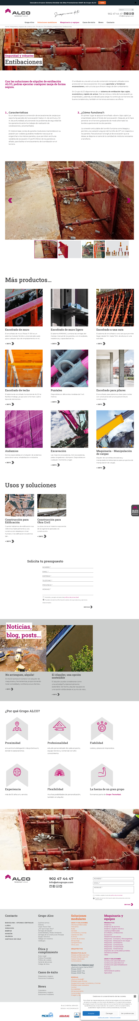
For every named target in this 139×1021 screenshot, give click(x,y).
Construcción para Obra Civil (49, 521)
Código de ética (43, 964)
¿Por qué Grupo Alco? (46, 929)
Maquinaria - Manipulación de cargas (114, 452)
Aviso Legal (42, 956)
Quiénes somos (43, 923)
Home (7, 26)
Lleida (8, 925)
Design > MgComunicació (69, 1008)
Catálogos (41, 941)
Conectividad (75, 993)
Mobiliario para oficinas (79, 981)
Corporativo (42, 990)
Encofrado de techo (17, 390)
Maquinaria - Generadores (113, 943)
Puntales (56, 390)
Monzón (8, 934)
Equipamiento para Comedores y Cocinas (85, 983)
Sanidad (74, 931)
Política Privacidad (115, 1017)
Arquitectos (77, 949)
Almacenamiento (77, 991)
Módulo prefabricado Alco (80, 955)
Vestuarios (74, 927)
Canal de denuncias (45, 962)
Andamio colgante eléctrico (114, 929)
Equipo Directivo (44, 937)
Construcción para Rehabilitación (115, 965)
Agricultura (108, 973)
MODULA (74, 977)
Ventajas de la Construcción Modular (51, 935)
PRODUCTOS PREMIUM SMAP (82, 965)
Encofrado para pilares (110, 390)
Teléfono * (47, 580)
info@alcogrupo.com (126, 16)
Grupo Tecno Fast (44, 927)
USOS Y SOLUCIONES (79, 923)
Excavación (58, 451)
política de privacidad (71, 597)
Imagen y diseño (77, 995)
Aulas (73, 929)
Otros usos (75, 945)
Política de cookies (103, 1017)
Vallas (106, 955)
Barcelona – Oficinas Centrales (19, 923)
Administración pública (112, 971)
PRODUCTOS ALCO (78, 953)
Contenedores (76, 961)
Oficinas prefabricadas (79, 925)
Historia (41, 925)
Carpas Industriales (77, 959)
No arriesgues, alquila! (19, 674)
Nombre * (46, 567)
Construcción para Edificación (17, 521)
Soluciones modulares (47, 22)
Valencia (9, 936)
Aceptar (91, 1013)
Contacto (110, 22)
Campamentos (76, 943)
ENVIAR (87, 607)
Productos (39, 26)
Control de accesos (78, 939)
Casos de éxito (89, 22)
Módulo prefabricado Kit (79, 957)
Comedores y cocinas (78, 933)
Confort (74, 987)
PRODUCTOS (109, 923)
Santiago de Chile (13, 939)
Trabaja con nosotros (45, 939)
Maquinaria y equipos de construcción (22, 26)
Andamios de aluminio (112, 927)
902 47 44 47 (115, 13)
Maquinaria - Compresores (113, 945)
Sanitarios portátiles (111, 953)
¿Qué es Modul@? (77, 979)
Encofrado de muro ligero (67, 329)
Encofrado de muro (17, 329)
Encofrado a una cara (109, 329)
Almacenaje (75, 941)
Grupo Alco (29, 22)
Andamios (11, 451)
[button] (135, 996)
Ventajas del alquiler (45, 931)
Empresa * (46, 576)
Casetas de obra (76, 935)
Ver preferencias (127, 1013)
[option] (69, 200)
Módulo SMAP (76, 969)
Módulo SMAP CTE (78, 971)
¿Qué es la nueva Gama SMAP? (82, 967)
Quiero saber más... (89, 3)
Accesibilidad (75, 989)
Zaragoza (9, 928)
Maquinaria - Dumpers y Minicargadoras (118, 939)
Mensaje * (46, 589)
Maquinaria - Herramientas (113, 949)
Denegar (109, 1013)
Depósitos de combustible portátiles (117, 951)
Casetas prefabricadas (112, 931)
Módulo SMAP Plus (78, 973)
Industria (107, 969)
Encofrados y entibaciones (53, 26)
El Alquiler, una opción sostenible (66, 676)
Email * (45, 572)
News (100, 22)
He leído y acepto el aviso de (62, 597)
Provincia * (47, 585)
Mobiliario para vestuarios (80, 985)
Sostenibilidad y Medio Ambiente (50, 933)
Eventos (74, 937)
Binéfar (8, 931)
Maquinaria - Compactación (114, 947)
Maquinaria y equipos (69, 22)
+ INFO (8, 344)
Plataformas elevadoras (112, 937)
